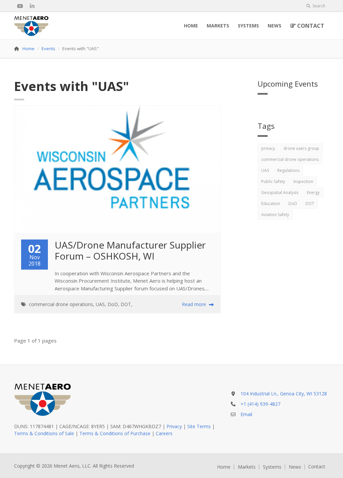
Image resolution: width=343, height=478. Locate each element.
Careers (164, 433)
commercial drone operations (61, 304)
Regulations (288, 170)
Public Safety (273, 181)
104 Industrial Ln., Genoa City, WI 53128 (284, 393)
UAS (100, 304)
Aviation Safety (275, 214)
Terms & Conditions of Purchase (114, 433)
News (274, 25)
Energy (313, 192)
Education (270, 203)
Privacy (174, 426)
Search (318, 6)
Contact (310, 25)
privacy (268, 148)
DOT (126, 304)
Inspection (303, 181)
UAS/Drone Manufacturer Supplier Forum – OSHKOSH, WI (131, 250)
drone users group (301, 148)
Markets (218, 25)
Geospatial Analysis (279, 192)
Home (191, 25)
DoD (113, 304)
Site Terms (199, 426)
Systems (248, 25)
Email (246, 414)
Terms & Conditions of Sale (44, 433)
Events (48, 48)
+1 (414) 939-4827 (260, 404)
